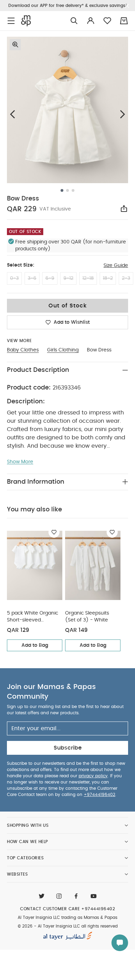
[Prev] (12, 114)
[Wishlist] (54, 532)
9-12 (68, 278)
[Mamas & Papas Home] (26, 20)
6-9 (49, 278)
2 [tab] (67, 190)
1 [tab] (62, 190)
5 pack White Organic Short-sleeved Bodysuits (32, 617)
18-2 (108, 278)
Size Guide (116, 265)
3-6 (32, 278)
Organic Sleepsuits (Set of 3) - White (87, 617)
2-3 (126, 278)
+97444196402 (99, 795)
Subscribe (68, 748)
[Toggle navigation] (11, 21)
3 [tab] (73, 190)
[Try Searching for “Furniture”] (74, 21)
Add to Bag (34, 645)
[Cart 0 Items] (124, 21)
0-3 (14, 278)
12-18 (88, 278)
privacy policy (93, 776)
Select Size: (20, 265)
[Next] (122, 114)
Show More (20, 461)
